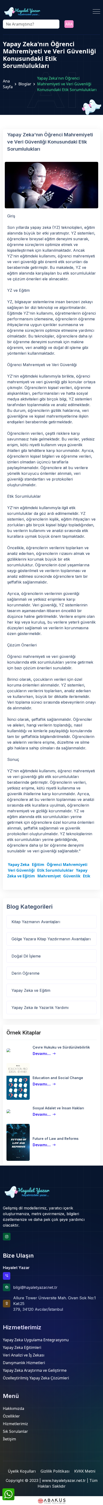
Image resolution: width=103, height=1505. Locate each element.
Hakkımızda (13, 1408)
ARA (69, 24)
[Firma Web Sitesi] (51, 1500)
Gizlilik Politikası (54, 1471)
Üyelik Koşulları (22, 1471)
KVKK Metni (84, 1471)
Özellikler (11, 1416)
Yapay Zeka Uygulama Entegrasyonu (36, 1339)
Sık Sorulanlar (15, 1431)
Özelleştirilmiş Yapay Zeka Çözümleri (36, 1378)
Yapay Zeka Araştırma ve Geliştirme (35, 1370)
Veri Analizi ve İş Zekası (23, 1355)
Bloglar (24, 84)
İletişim (9, 1439)
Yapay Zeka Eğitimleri (22, 1347)
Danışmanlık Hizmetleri (24, 1362)
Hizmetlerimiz (15, 1423)
